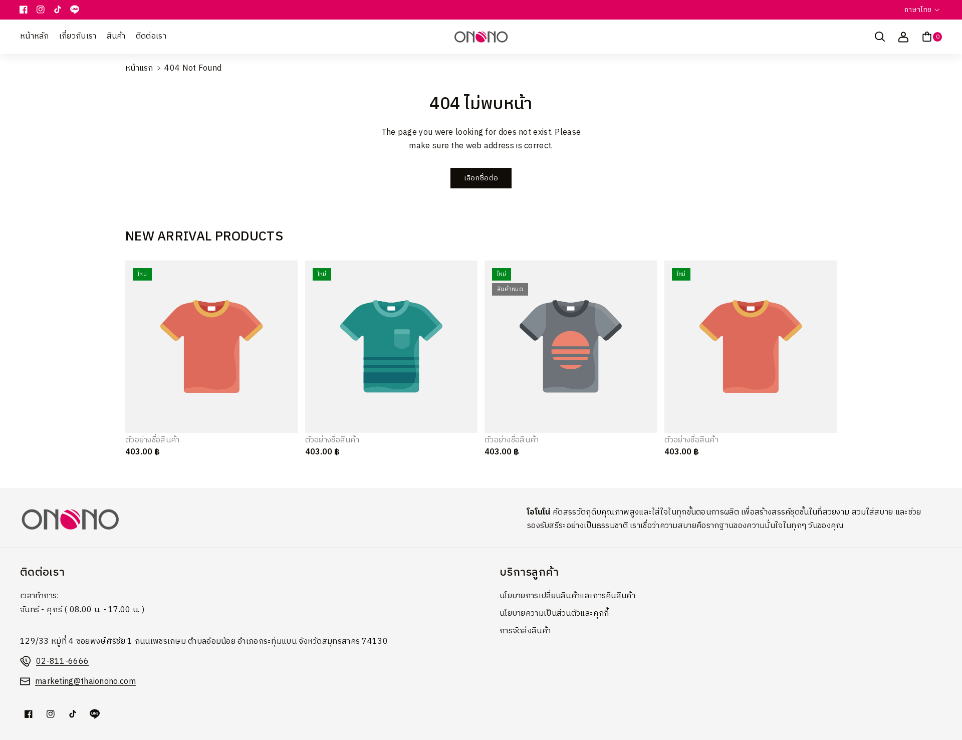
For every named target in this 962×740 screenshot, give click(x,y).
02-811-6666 (62, 661)
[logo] (70, 519)
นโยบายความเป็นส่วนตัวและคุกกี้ (554, 613)
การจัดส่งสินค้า (525, 631)
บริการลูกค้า (529, 572)
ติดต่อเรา (42, 572)
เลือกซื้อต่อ (481, 178)
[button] (880, 37)
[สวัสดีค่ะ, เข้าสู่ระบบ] (903, 37)
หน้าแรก (139, 68)
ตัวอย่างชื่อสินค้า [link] (152, 440)
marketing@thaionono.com (85, 681)
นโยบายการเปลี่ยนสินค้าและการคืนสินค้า (567, 596)
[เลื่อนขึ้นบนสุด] (940, 708)
